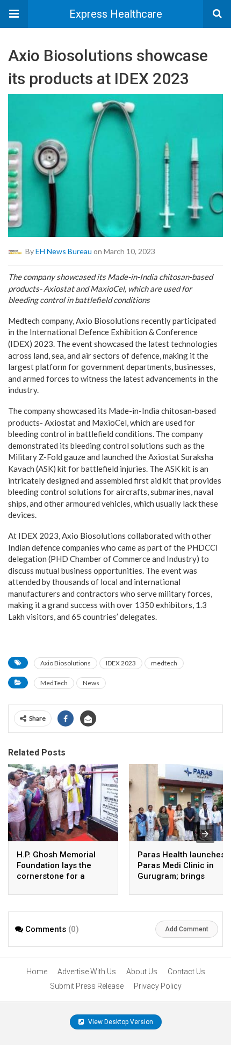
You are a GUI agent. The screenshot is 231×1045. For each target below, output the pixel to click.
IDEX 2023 (121, 663)
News (91, 683)
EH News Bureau (63, 251)
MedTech (54, 683)
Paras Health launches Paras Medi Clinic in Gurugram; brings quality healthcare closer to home (181, 876)
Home (36, 971)
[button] (14, 14)
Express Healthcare (115, 14)
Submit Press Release (87, 986)
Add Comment (186, 929)
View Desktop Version (119, 1022)
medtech (164, 663)
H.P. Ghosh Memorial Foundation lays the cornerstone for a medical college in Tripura (56, 876)
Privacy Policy (158, 986)
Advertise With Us (86, 971)
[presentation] (205, 834)
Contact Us (186, 971)
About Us (141, 971)
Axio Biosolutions (65, 663)
